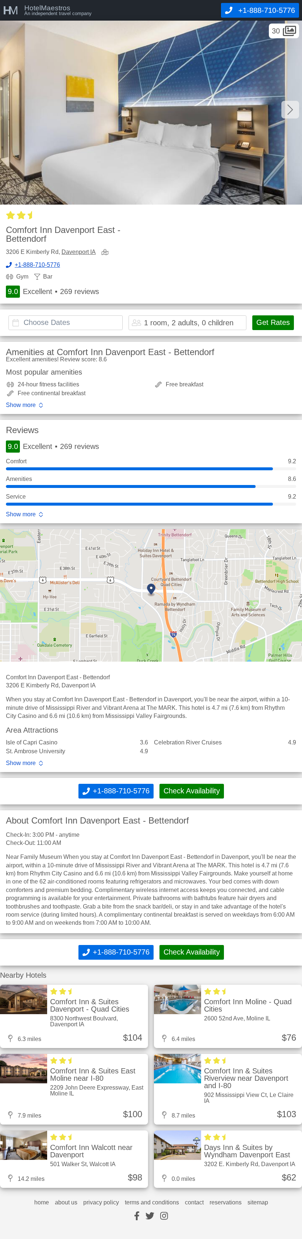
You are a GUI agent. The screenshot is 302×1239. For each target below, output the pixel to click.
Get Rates (273, 322)
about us (66, 1203)
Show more (21, 405)
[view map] (106, 252)
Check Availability (192, 791)
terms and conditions (152, 1203)
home (41, 1203)
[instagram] (164, 1216)
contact (194, 1203)
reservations (226, 1203)
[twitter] (149, 1216)
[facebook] (137, 1216)
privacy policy (101, 1203)
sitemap (257, 1203)
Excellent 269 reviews (53, 291)
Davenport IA (79, 252)
